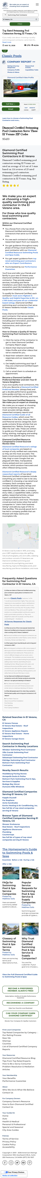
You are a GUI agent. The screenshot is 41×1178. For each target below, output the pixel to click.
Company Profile (13, 70)
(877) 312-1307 (28, 1157)
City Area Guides (10, 1130)
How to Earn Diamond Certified (17, 1104)
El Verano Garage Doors (13, 739)
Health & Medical (10, 1121)
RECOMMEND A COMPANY (21, 1003)
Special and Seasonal (12, 1127)
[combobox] (23, 15)
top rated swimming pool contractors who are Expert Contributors (20, 261)
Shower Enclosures (11, 824)
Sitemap (6, 1041)
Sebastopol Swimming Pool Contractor (20, 757)
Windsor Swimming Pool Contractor (19, 750)
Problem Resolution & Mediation (18, 1066)
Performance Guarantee (14, 1081)
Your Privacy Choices (16, 1172)
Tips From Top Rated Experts (16, 1061)
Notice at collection (9, 1176)
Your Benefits (9, 1078)
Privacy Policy (9, 1141)
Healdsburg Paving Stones (14, 774)
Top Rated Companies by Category (19, 1032)
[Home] (4, 5)
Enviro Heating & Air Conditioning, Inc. (20, 805)
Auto (4, 1118)
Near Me (6, 1038)
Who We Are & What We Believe (18, 1090)
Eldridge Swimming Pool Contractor (18, 760)
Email (10, 109)
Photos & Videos (13, 72)
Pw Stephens (8, 800)
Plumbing (6, 832)
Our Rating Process (11, 1035)
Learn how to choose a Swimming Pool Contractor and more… (17, 119)
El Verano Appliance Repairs (15, 731)
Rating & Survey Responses (13, 66)
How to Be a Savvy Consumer (16, 1064)
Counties (6, 1043)
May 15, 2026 (10, 45)
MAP (26, 107)
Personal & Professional (14, 1124)
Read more (6, 42)
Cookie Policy (9, 1144)
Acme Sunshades (10, 803)
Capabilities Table (31, 70)
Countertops (8, 835)
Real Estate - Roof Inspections (16, 827)
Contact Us (7, 1092)
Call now (10, 104)
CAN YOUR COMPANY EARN (20, 1014)
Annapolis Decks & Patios (14, 776)
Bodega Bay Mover (11, 784)
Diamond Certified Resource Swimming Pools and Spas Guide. (21, 252)
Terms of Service (10, 1139)
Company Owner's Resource (16, 1101)
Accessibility (8, 1147)
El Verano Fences (10, 723)
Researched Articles (29, 66)
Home (5, 1116)
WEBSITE (32, 107)
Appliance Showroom (12, 829)
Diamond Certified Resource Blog (18, 1058)
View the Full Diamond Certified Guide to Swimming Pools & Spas (20, 975)
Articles (6, 1069)
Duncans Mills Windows (13, 787)
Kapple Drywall (9, 798)
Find (20, 24)
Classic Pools (16, 598)
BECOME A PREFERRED (20, 989)
